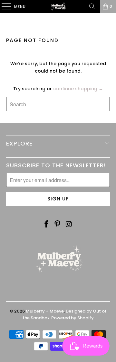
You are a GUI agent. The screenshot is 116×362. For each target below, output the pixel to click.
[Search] (92, 6)
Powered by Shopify (72, 318)
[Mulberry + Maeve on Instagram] (69, 224)
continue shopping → (78, 88)
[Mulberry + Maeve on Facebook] (46, 224)
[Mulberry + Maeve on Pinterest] (58, 224)
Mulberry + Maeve (45, 311)
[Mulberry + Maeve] (58, 6)
